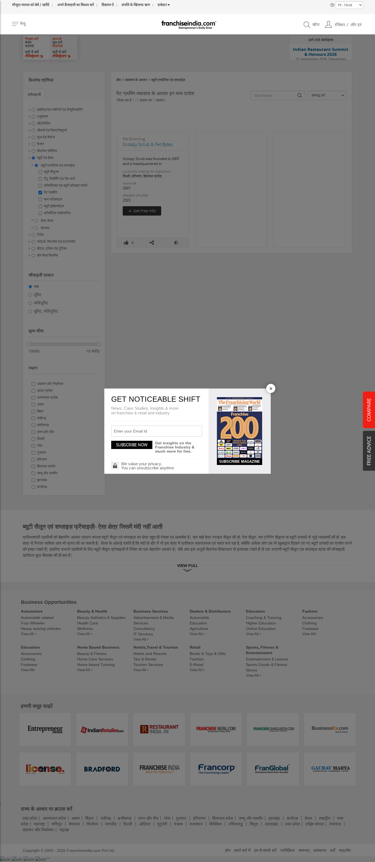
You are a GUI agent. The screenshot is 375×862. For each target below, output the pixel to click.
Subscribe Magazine (239, 461)
